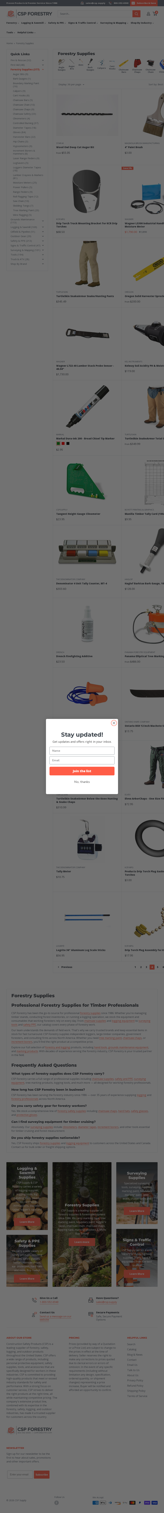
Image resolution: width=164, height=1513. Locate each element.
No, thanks (82, 782)
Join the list (82, 771)
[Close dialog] (114, 723)
